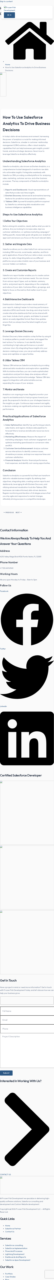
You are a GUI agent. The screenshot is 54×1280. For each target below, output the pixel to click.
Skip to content (6, 1)
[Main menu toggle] (9, 15)
